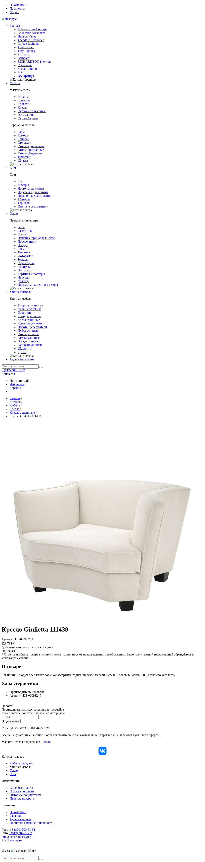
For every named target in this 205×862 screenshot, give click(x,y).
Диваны (23, 96)
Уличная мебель (20, 292)
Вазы (21, 227)
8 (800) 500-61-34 (23, 829)
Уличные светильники (33, 206)
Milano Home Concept (32, 29)
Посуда (22, 245)
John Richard (26, 47)
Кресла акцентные (23, 412)
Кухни (22, 352)
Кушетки (24, 100)
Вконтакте (14, 840)
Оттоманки (25, 114)
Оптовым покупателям (25, 795)
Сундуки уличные (30, 345)
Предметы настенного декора (38, 284)
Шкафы (23, 160)
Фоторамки (25, 256)
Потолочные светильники (35, 195)
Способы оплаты (21, 787)
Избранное (17, 384)
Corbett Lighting (28, 43)
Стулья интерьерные (32, 111)
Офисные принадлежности (36, 238)
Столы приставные (31, 149)
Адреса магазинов (22, 359)
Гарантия (16, 815)
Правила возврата (22, 798)
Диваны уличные (29, 309)
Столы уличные (28, 334)
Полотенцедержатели (32, 327)
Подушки (24, 270)
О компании (18, 5)
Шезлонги (25, 348)
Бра (20, 181)
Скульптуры (26, 263)
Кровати (23, 104)
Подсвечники (27, 241)
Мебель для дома (21, 763)
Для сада (23, 281)
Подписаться (11, 721)
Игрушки (24, 277)
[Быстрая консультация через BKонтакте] (102, 751)
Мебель (15, 83)
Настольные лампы (31, 188)
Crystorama (25, 65)
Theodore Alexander (31, 40)
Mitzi (21, 72)
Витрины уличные (30, 305)
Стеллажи (24, 142)
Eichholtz (24, 54)
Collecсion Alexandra (31, 33)
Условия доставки (22, 791)
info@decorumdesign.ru (17, 836)
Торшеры (24, 203)
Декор (14, 213)
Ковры (22, 234)
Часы (21, 248)
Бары (21, 131)
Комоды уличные (29, 316)
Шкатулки (25, 266)
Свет (13, 167)
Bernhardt (24, 58)
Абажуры (24, 199)
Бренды (15, 25)
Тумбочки (24, 157)
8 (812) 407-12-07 (13, 370)
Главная (15, 398)
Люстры (23, 185)
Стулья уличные (29, 337)
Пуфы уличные (28, 330)
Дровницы (25, 312)
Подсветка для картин (33, 192)
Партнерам (17, 8)
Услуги (14, 12)
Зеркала (23, 259)
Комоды (23, 135)
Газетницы (25, 230)
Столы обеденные (30, 153)
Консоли (23, 139)
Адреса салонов (20, 819)
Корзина (15, 387)
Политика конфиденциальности (31, 822)
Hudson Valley (27, 36)
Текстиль (24, 252)
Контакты (8, 374)
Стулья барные (28, 118)
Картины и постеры (31, 274)
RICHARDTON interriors (34, 61)
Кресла (22, 107)
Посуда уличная (28, 341)
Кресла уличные (29, 319)
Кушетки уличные (30, 323)
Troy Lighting (26, 50)
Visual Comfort (27, 68)
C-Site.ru (45, 741)
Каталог (15, 401)
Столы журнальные (31, 146)
